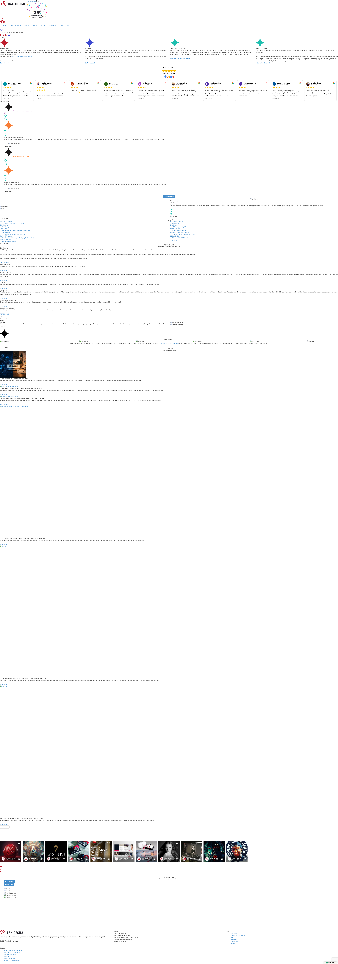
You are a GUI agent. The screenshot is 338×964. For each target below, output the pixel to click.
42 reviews (172, 73)
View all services (169, 196)
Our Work (234, 939)
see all (3, 316)
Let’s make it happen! (263, 63)
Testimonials (52, 25)
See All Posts (4, 827)
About (11, 25)
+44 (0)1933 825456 (122, 942)
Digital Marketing (9, 958)
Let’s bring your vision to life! (180, 59)
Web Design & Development (13, 950)
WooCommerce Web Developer (169, 343)
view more (173, 240)
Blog (67, 25)
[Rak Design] (13, 4)
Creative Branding (10, 954)
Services (26, 25)
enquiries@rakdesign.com (123, 939)
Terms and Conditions (238, 935)
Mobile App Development (12, 961)
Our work (18, 25)
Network (34, 25)
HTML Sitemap (236, 944)
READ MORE (4, 262)
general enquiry (9, 881)
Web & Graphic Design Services (21, 56)
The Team (43, 25)
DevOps (6, 956)
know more (8, 146)
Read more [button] (6, 98)
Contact (61, 25)
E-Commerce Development (12, 952)
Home (4, 25)
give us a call (9, 884)
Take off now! (4, 63)
